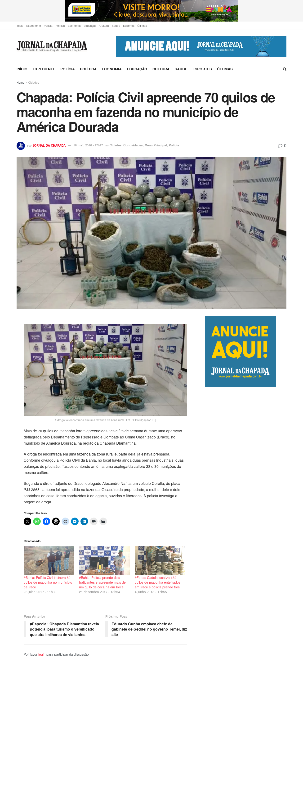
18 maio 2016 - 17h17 (88, 145)
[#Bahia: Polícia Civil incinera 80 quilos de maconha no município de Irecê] (49, 560)
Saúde (116, 25)
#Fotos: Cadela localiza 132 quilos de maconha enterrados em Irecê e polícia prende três (157, 582)
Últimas (142, 25)
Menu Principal (156, 145)
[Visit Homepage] (52, 46)
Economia (74, 25)
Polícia (48, 25)
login (41, 654)
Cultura (104, 25)
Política (60, 25)
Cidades (33, 82)
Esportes (128, 25)
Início (20, 25)
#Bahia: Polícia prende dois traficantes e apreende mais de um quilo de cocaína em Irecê (102, 582)
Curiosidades (133, 145)
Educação (90, 25)
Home (20, 82)
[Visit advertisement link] (151, 11)
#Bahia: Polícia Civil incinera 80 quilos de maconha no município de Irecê (48, 582)
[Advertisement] (245, 586)
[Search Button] (284, 69)
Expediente (33, 25)
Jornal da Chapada (49, 145)
